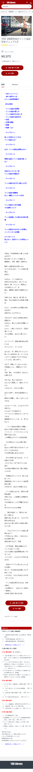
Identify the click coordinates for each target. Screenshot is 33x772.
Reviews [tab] (15, 84)
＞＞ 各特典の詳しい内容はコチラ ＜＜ (12, 645)
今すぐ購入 (11, 73)
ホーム (3, 11)
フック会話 (4, 36)
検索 (29, 6)
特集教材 (11, 11)
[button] (30, 18)
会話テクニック (22, 11)
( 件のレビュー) (12, 45)
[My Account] (27, 2)
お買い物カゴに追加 (13, 67)
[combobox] (14, 6)
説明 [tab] (2, 84)
